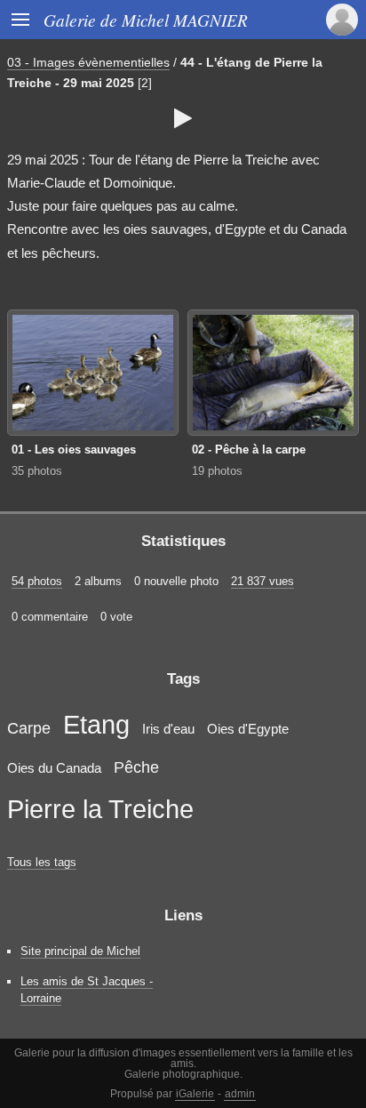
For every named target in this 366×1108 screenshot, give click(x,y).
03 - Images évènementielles (88, 62)
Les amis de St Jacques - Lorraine (86, 990)
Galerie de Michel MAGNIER (146, 19)
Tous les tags (41, 862)
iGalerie (195, 1093)
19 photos (217, 471)
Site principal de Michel (80, 951)
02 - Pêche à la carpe (249, 449)
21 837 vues (262, 581)
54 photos (37, 581)
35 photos (37, 471)
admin (240, 1093)
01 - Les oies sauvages (74, 449)
